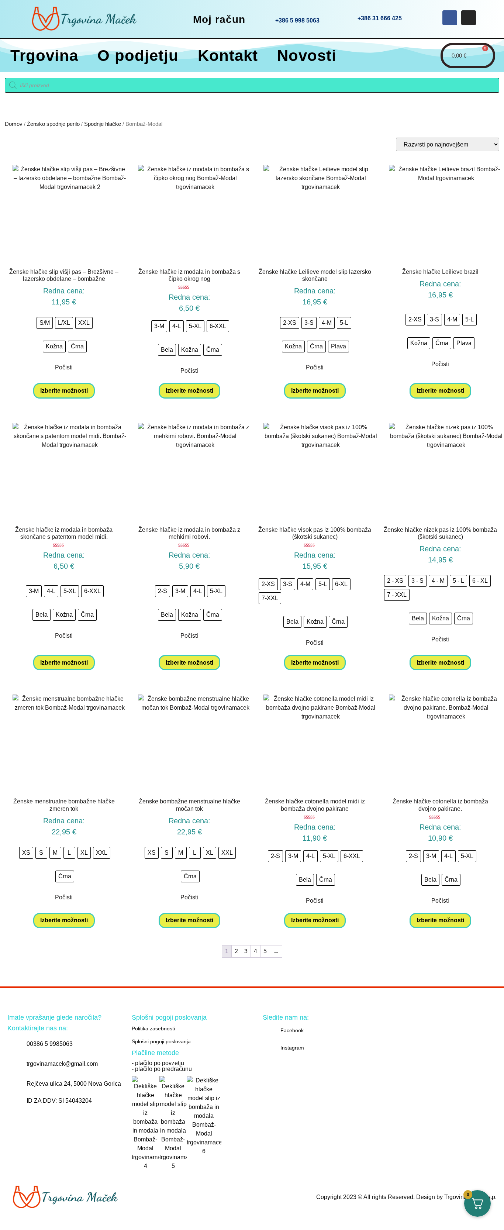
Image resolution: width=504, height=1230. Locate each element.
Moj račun (219, 19)
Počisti (64, 367)
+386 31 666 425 (380, 18)
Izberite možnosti (64, 390)
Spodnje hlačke (102, 124)
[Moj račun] (182, 18)
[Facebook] (449, 17)
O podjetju (138, 55)
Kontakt (228, 55)
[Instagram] (468, 17)
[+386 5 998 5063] (264, 18)
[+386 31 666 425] (346, 17)
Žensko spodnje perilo (53, 124)
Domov (14, 124)
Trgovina (44, 55)
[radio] (44, 322)
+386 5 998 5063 (297, 20)
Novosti (306, 55)
